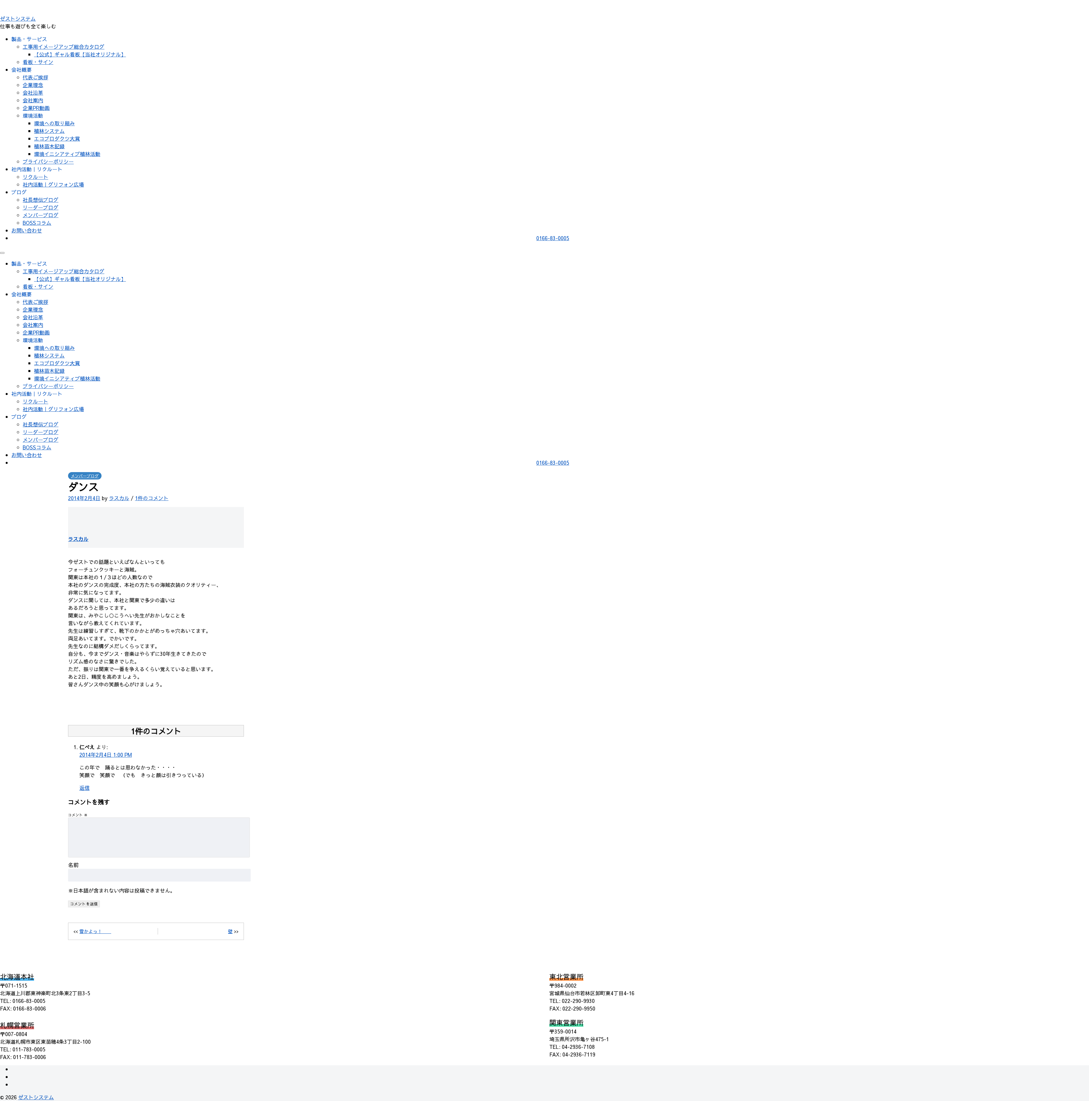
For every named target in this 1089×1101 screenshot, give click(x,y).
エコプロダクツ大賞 (57, 138)
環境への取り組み (54, 123)
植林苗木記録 (49, 146)
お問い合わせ (26, 230)
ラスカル (119, 498)
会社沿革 (33, 92)
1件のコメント (151, 498)
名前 (73, 864)
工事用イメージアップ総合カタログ (63, 46)
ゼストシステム (18, 18)
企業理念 (33, 84)
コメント (78, 814)
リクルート (35, 176)
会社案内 (33, 100)
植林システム (49, 130)
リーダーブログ (40, 207)
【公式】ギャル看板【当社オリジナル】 (80, 54)
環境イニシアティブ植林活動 (67, 153)
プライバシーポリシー (48, 161)
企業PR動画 (36, 107)
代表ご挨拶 (35, 77)
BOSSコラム (37, 222)
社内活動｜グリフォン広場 (53, 184)
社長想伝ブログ (40, 199)
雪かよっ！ (95, 931)
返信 (84, 787)
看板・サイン (38, 61)
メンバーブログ (40, 215)
